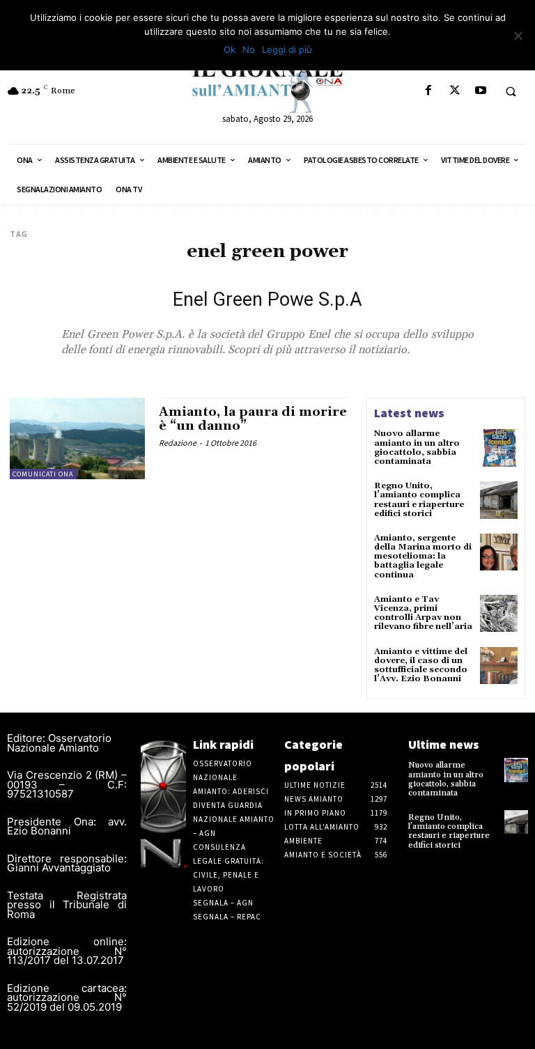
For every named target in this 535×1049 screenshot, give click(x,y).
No (248, 49)
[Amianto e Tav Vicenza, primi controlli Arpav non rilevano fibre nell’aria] (499, 613)
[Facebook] (428, 90)
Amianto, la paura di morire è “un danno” (253, 419)
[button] (510, 91)
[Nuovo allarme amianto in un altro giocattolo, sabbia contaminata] (499, 448)
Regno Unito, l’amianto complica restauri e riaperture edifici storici (419, 500)
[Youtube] (480, 90)
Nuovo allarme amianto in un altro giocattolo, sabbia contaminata (417, 447)
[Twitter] (454, 90)
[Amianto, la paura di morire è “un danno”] (77, 438)
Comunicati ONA (43, 474)
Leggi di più (287, 49)
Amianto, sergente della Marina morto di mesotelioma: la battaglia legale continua (423, 556)
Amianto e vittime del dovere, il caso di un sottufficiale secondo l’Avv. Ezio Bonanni (420, 665)
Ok (229, 49)
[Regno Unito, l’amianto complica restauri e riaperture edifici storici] (499, 500)
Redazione (177, 442)
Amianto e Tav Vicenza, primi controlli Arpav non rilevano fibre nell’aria (423, 613)
